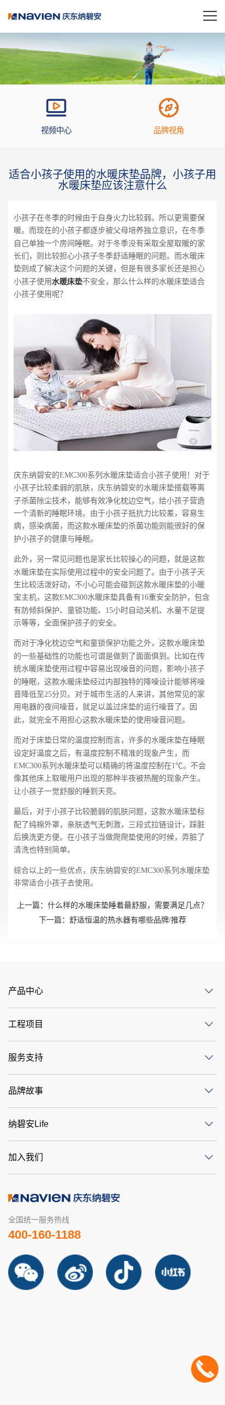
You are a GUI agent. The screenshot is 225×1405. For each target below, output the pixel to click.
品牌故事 (25, 1090)
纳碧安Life (28, 1124)
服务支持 (25, 1057)
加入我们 (25, 1157)
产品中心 (25, 991)
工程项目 (25, 1024)
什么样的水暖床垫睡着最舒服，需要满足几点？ (112, 905)
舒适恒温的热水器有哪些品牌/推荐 (112, 920)
